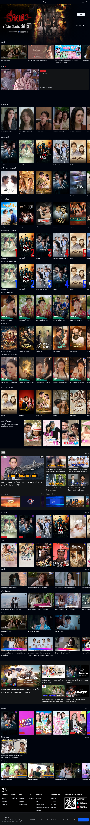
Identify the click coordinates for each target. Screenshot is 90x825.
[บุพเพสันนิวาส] (43, 182)
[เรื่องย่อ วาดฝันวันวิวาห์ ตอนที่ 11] (67, 644)
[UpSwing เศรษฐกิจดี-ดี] (75, 501)
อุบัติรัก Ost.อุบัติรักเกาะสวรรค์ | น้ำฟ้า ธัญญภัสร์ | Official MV (52, 681)
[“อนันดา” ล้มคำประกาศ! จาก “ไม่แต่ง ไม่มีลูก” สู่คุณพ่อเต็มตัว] (14, 644)
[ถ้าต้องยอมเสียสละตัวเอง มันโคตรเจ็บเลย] (41, 579)
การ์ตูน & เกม (4, 804)
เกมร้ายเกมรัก (4, 227)
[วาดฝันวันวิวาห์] (26, 151)
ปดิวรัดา (72, 165)
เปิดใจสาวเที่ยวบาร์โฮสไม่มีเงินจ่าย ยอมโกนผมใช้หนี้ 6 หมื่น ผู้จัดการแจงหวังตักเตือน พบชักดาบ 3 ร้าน (55, 471)
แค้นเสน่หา (55, 227)
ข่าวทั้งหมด (21, 798)
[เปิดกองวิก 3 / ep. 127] (9, 723)
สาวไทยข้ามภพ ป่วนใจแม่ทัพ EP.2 (26, 382)
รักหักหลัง (72, 196)
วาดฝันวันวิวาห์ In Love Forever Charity (37, 60)
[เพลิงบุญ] (26, 213)
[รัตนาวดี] (32, 433)
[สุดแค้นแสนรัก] (78, 402)
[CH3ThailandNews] (55, 501)
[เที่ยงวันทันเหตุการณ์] (30, 501)
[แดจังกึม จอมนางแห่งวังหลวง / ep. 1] (26, 555)
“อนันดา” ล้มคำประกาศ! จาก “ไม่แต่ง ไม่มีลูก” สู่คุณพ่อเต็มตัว (13, 654)
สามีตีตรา (38, 227)
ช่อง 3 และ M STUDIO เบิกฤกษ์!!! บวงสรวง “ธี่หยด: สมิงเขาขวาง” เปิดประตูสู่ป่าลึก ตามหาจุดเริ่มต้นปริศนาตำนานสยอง (40, 654)
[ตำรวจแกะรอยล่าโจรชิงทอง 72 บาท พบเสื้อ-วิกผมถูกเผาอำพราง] (56, 480)
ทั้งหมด (87, 454)
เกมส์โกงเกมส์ (39, 165)
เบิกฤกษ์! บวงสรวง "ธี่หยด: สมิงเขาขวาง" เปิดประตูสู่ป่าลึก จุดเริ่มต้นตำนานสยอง (78, 471)
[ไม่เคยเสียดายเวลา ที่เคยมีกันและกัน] (14, 579)
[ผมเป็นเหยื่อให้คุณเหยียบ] (9, 118)
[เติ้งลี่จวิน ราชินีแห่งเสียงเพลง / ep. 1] (9, 555)
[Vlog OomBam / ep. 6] (61, 723)
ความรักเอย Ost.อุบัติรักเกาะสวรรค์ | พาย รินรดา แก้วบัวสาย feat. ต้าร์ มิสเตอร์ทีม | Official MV (20, 691)
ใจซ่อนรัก (21, 196)
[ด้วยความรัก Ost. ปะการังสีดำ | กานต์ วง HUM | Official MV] (77, 691)
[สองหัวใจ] (9, 151)
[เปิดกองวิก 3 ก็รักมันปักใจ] (68, 770)
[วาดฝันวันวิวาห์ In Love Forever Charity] (41, 52)
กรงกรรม (72, 227)
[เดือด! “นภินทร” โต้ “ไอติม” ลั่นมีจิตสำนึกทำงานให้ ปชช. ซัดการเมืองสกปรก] (78, 480)
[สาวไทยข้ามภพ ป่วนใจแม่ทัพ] (26, 338)
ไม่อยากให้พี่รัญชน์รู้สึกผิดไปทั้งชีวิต (25, 133)
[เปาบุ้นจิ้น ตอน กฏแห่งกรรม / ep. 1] (61, 555)
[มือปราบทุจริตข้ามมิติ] (9, 338)
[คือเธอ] (9, 182)
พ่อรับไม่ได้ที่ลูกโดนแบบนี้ (58, 132)
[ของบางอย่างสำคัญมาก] (40, 622)
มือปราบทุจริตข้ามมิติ (6, 351)
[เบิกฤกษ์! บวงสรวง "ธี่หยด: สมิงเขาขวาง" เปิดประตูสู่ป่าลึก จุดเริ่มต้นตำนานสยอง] (78, 462)
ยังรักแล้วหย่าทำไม (5, 60)
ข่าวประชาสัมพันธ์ (23, 804)
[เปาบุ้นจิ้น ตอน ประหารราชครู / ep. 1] (43, 555)
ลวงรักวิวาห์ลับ (56, 351)
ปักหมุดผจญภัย (59, 631)
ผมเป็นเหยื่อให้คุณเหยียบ (6, 132)
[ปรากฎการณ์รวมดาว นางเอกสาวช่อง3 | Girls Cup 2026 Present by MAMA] (68, 52)
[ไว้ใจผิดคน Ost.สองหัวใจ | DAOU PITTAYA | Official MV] (77, 671)
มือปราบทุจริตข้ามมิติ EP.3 (42, 320)
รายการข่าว (21, 801)
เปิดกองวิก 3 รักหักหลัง (6, 779)
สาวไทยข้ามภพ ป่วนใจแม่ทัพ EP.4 (60, 382)
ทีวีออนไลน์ (31, 798)
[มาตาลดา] (61, 402)
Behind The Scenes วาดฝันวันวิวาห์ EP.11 (11, 609)
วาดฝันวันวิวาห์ (22, 165)
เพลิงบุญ (21, 227)
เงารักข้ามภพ (39, 351)
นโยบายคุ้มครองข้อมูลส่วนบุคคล (42, 807)
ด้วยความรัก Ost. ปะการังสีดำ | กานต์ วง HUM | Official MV (76, 700)
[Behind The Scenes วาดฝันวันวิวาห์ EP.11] (14, 600)
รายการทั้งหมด (14, 798)
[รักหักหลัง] (78, 182)
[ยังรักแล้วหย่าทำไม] (14, 52)
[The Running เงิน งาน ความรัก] (61, 151)
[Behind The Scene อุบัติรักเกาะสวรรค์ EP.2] (41, 600)
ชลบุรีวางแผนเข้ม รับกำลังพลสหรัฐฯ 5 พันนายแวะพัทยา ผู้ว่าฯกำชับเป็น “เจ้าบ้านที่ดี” (21, 484)
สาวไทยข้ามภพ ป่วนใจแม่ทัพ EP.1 (9, 382)
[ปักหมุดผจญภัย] (67, 622)
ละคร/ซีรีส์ (4, 798)
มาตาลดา (55, 415)
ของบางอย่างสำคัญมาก (34, 631)
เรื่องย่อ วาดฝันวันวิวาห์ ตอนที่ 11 (63, 653)
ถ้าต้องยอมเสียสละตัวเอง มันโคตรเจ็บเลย (37, 588)
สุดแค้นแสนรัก (73, 415)
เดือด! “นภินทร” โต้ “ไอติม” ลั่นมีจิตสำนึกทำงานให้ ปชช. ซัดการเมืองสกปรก (78, 489)
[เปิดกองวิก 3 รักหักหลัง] (14, 770)
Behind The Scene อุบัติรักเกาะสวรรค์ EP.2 (38, 609)
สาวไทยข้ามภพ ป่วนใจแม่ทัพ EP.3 (43, 382)
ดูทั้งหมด (50, 87)
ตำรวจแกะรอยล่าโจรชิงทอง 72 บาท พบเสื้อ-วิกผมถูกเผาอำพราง (55, 489)
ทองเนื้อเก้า (21, 415)
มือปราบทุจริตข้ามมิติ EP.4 (59, 320)
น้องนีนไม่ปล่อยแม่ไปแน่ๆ (75, 132)
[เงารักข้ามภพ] (43, 338)
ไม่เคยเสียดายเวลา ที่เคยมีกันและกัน (9, 588)
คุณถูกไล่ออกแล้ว (40, 132)
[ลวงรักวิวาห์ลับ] (61, 338)
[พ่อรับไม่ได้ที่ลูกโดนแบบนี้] (61, 118)
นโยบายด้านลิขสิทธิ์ (40, 804)
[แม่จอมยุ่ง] (70, 433)
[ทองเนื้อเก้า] (26, 402)
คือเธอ (2, 196)
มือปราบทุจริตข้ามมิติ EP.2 (25, 320)
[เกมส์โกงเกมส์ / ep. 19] (61, 526)
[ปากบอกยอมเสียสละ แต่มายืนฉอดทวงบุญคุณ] (68, 579)
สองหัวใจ (3, 165)
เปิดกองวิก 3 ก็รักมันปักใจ (61, 779)
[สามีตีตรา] (43, 213)
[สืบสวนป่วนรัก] (51, 433)
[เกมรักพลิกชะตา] (78, 338)
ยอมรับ (83, 820)
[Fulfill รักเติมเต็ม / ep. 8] (78, 526)
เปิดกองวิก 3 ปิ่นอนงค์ (33, 779)
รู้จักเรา (37, 801)
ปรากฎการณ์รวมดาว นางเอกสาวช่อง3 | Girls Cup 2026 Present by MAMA (66, 61)
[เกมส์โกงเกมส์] (43, 151)
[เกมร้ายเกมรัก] (9, 213)
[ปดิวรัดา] (78, 151)
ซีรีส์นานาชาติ (4, 801)
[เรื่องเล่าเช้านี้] (10, 501)
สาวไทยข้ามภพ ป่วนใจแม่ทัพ (25, 351)
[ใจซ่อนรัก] (26, 182)
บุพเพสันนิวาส (39, 196)
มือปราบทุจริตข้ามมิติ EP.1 (7, 320)
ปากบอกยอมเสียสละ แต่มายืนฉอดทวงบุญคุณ (65, 588)
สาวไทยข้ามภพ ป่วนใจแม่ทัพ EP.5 (77, 382)
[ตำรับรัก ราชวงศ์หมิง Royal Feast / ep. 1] (78, 555)
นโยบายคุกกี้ (38, 811)
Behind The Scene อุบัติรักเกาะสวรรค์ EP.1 (65, 609)
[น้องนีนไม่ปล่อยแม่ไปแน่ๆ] (78, 118)
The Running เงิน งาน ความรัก (60, 165)
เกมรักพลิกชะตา (73, 351)
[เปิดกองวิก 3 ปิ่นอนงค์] (41, 770)
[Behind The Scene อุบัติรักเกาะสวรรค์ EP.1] (68, 600)
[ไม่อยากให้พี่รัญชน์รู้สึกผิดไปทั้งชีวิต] (26, 118)
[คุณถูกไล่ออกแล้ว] (43, 118)
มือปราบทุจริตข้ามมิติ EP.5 (76, 320)
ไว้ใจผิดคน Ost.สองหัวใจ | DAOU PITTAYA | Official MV (77, 681)
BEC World (38, 798)
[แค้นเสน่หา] (61, 213)
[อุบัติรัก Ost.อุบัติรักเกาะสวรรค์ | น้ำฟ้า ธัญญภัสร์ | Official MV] (53, 671)
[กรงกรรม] (78, 213)
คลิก (81, 14)
